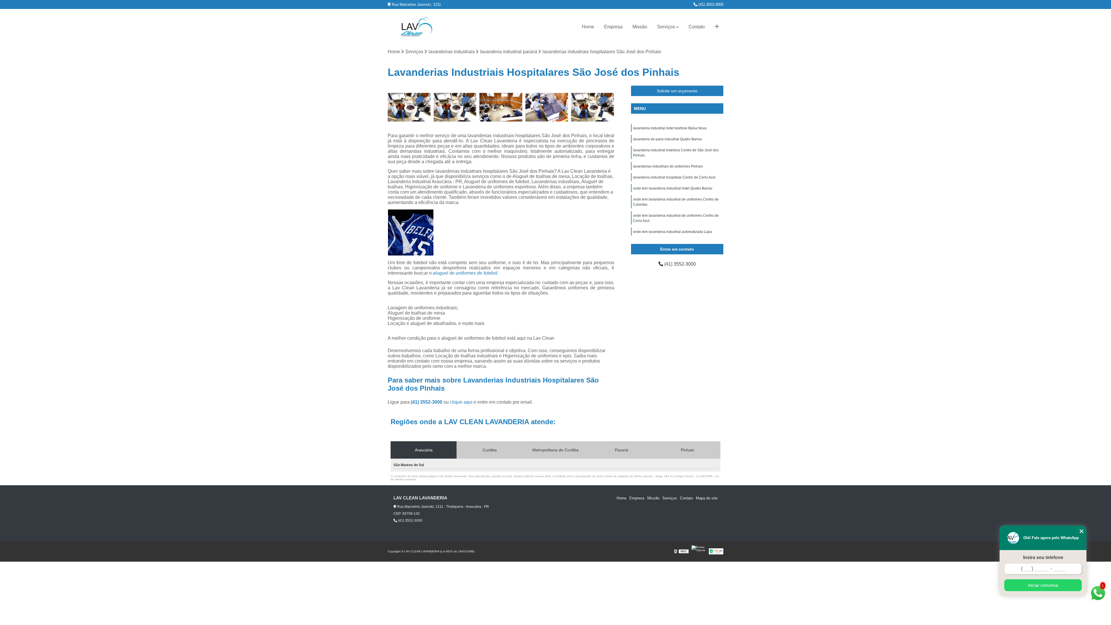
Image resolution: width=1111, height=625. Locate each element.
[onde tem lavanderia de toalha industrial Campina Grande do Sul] (455, 107)
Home (588, 26)
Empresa (613, 26)
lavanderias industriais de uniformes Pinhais (668, 166)
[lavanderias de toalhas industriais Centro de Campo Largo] (501, 107)
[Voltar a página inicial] (417, 26)
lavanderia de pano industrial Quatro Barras (667, 139)
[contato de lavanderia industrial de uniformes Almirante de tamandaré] (409, 107)
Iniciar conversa (1043, 585)
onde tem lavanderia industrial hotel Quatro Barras (672, 188)
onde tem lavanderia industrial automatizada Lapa (672, 232)
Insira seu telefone (1043, 557)
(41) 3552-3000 (710, 4)
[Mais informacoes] (716, 27)
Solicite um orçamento (677, 91)
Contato (697, 26)
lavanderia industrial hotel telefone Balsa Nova (670, 128)
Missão (639, 26)
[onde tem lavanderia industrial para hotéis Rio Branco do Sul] (592, 107)
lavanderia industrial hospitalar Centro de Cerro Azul (674, 177)
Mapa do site (707, 498)
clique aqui (461, 402)
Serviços (666, 26)
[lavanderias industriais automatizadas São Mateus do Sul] (547, 107)
